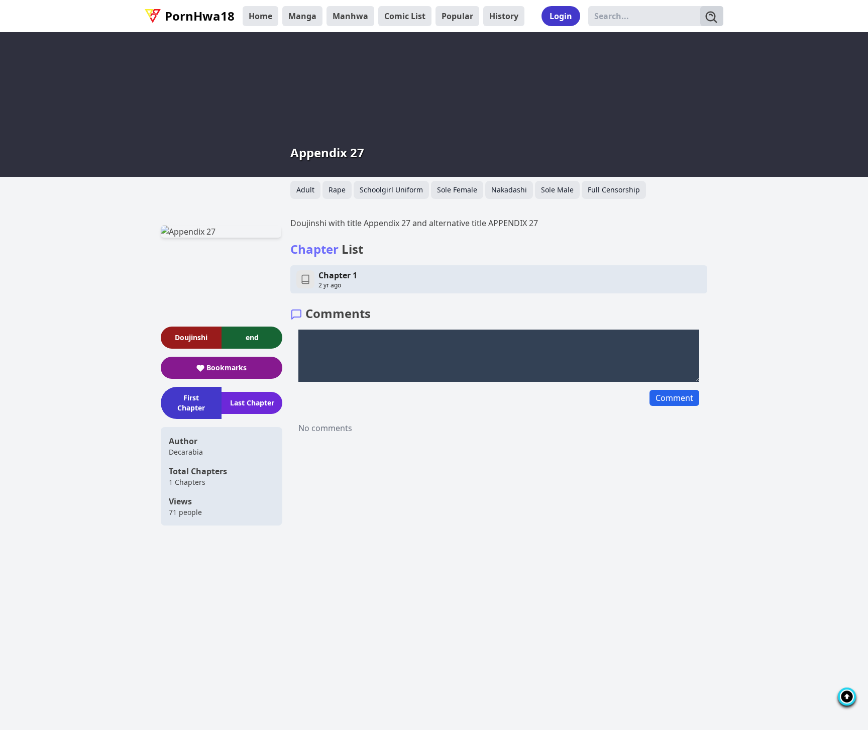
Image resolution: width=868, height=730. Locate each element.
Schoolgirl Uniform (391, 189)
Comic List (404, 16)
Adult (305, 189)
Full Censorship (614, 189)
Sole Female (457, 189)
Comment (674, 397)
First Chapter (191, 402)
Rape (337, 189)
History (503, 16)
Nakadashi (509, 189)
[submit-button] (711, 16)
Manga (302, 16)
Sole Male (557, 189)
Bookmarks (226, 367)
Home (260, 16)
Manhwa (350, 16)
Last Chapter (252, 402)
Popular (457, 16)
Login (561, 16)
